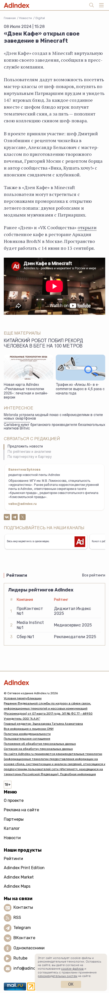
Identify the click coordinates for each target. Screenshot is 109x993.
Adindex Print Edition (24, 867)
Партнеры (14, 819)
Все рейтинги (93, 575)
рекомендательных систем (57, 976)
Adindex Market (19, 877)
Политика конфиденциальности (27, 734)
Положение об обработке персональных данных (40, 744)
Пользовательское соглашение (27, 738)
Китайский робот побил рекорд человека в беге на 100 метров (43, 344)
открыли (87, 227)
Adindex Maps (17, 886)
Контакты (23, 907)
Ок (71, 984)
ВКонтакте (24, 937)
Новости (25, 18)
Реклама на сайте (21, 809)
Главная (10, 18)
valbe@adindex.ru (22, 504)
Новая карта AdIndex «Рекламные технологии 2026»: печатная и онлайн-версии (26, 391)
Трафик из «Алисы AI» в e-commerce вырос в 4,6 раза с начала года (80, 389)
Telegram (22, 927)
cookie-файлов (72, 968)
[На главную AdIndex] (54, 682)
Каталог (12, 828)
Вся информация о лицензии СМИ (28, 729)
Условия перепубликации (23, 698)
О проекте (14, 800)
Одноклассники (29, 948)
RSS (17, 917)
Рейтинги (13, 858)
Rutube (20, 958)
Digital (40, 18)
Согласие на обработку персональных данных (38, 749)
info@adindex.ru (29, 968)
